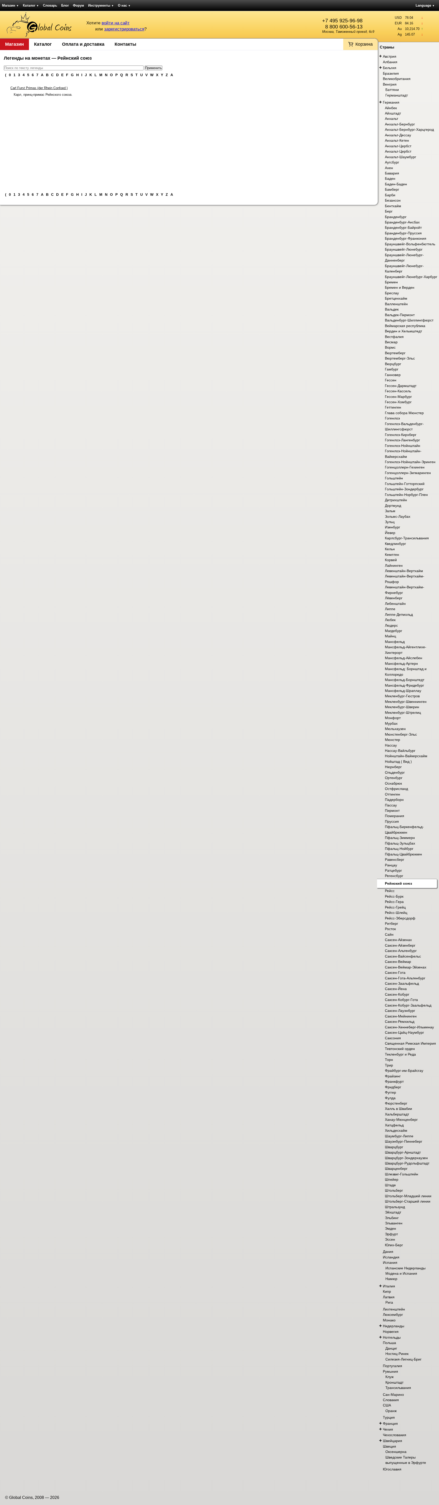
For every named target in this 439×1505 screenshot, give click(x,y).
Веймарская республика (405, 326)
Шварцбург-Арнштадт (403, 1152)
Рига (389, 1302)
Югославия (392, 1469)
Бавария (392, 173)
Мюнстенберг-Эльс (401, 734)
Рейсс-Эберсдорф (400, 918)
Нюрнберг (393, 767)
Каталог (31, 5)
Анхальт (391, 119)
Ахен (389, 168)
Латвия (389, 1297)
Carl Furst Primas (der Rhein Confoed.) (39, 88)
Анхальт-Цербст (398, 146)
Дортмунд (393, 506)
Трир (389, 1065)
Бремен (391, 282)
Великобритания (397, 79)
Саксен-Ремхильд (399, 1021)
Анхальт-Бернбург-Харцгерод (409, 129)
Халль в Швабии (398, 1109)
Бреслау (392, 293)
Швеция (389, 1446)
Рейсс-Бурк (394, 896)
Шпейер (391, 1179)
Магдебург (393, 631)
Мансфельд (395, 642)
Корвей (391, 560)
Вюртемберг (395, 353)
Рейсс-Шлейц (396, 913)
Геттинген (393, 407)
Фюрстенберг (396, 1103)
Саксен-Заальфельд (402, 983)
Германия (391, 102)
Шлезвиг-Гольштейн (401, 1174)
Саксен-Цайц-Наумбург (404, 1032)
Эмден (390, 1228)
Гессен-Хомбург (398, 402)
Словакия (391, 1400)
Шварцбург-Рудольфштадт (407, 1163)
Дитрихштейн (396, 500)
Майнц (390, 636)
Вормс (390, 347)
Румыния (390, 1371)
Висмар (391, 342)
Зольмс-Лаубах (397, 516)
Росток (390, 929)
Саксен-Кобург (397, 994)
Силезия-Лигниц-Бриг (403, 1359)
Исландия (391, 1257)
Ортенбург (393, 778)
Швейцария (392, 1441)
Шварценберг (396, 1169)
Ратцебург (393, 870)
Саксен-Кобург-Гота (401, 1000)
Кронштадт (394, 1382)
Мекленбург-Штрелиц (403, 712)
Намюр (391, 1279)
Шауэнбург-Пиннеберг (403, 1141)
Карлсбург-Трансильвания (407, 538)
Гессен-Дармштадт (400, 386)
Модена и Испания (401, 1273)
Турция (389, 1417)
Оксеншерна (395, 1452)
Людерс (391, 625)
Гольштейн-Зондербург (404, 489)
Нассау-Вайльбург (400, 751)
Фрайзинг (393, 1076)
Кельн (390, 549)
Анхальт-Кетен (397, 140)
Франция (390, 1423)
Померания (394, 816)
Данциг (391, 1348)
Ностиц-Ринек (397, 1354)
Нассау (391, 745)
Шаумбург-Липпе (399, 1136)
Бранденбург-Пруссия (403, 233)
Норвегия (391, 1332)
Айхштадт (393, 113)
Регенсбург (394, 876)
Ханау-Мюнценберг (401, 1120)
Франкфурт (394, 1081)
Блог (65, 5)
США (387, 1405)
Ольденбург (395, 772)
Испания (390, 1262)
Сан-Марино (393, 1395)
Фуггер (390, 1092)
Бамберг (392, 189)
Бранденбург (395, 217)
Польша (389, 1343)
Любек (390, 620)
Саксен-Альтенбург (401, 951)
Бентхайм (393, 206)
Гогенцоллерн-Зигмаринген (408, 473)
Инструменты (101, 5)
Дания (388, 1252)
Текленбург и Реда (400, 1054)
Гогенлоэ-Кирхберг (400, 435)
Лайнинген (394, 565)
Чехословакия (394, 1435)
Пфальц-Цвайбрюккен (403, 854)
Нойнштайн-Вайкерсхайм (406, 756)
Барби (390, 195)
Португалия (392, 1366)
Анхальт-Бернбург (400, 124)
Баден (390, 178)
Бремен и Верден (399, 287)
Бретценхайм (396, 298)
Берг (389, 211)
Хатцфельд (394, 1125)
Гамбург (391, 369)
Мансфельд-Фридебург (404, 685)
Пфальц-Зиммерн (400, 838)
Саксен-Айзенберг (400, 945)
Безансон (393, 200)
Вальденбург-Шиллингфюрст (409, 320)
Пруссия (392, 821)
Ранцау (391, 865)
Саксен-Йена (396, 989)
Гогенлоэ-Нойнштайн (402, 446)
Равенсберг (394, 859)
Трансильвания (398, 1388)
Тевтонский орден (400, 1049)
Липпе (390, 609)
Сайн (389, 934)
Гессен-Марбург (398, 397)
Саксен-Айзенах (398, 940)
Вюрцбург (393, 364)
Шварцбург (394, 1147)
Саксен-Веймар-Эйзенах (405, 967)
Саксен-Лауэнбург (400, 1011)
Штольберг (394, 1190)
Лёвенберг (393, 598)
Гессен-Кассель (398, 391)
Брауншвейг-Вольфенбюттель (410, 244)
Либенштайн (395, 604)
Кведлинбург (395, 544)
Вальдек (392, 309)
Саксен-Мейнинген (401, 1016)
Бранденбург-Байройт (403, 227)
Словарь (50, 5)
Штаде (390, 1185)
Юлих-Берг (394, 1245)
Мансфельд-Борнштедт (404, 680)
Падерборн (394, 800)
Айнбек (391, 108)
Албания (390, 62)
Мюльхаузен (395, 729)
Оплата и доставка (83, 44)
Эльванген (393, 1223)
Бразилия (391, 73)
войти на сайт (116, 23)
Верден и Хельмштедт (403, 331)
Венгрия (390, 84)
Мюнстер (392, 740)
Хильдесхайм (396, 1130)
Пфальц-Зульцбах (400, 843)
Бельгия (389, 68)
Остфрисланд (396, 789)
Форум (78, 5)
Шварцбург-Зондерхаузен (406, 1158)
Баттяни (392, 90)
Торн (389, 1060)
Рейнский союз (398, 883)
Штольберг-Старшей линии (407, 1201)
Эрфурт (391, 1234)
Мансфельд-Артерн (401, 663)
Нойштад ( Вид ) (398, 761)
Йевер (390, 533)
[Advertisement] (189, 142)
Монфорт (393, 718)
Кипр (387, 1291)
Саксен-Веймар (398, 962)
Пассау (391, 805)
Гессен (390, 380)
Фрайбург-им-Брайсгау (404, 1071)
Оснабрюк (393, 783)
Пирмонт (392, 810)
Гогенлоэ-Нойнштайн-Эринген (410, 462)
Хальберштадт (397, 1114)
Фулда (390, 1098)
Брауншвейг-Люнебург (403, 249)
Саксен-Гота (395, 972)
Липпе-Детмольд (399, 614)
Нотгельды (392, 1337)
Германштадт (396, 95)
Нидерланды (393, 1326)
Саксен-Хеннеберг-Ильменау (409, 1027)
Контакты (125, 44)
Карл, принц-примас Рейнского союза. (43, 94)
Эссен (390, 1239)
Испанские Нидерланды (405, 1268)
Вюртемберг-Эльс (400, 358)
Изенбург (392, 527)
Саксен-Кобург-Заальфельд (408, 1005)
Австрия (389, 56)
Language (425, 5)
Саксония (393, 1038)
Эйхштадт (393, 1212)
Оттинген (392, 794)
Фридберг (393, 1087)
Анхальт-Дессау (398, 135)
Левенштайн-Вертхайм (404, 571)
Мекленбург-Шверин (402, 707)
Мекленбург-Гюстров (402, 696)
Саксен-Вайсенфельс (403, 956)
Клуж (389, 1377)
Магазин (10, 5)
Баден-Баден (396, 184)
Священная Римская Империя (410, 1043)
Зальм (390, 511)
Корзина (364, 44)
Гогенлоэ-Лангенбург (402, 440)
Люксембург (393, 1315)
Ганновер (393, 375)
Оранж (391, 1411)
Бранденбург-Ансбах (402, 222)
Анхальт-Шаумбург (400, 157)
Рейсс (390, 891)
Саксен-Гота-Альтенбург (405, 978)
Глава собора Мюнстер (404, 413)
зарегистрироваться (124, 29)
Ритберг (391, 923)
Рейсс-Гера (394, 902)
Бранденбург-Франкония (405, 238)
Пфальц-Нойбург (399, 849)
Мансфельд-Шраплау (403, 691)
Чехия (388, 1429)
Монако (389, 1320)
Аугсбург (392, 162)
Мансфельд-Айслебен (403, 658)
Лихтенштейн (394, 1309)
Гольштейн (394, 478)
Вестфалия (394, 337)
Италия (389, 1286)
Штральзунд (395, 1207)
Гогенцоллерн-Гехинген (405, 467)
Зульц (390, 522)
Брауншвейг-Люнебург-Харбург (411, 277)
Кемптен (392, 555)
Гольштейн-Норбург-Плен (406, 495)
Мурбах (391, 723)
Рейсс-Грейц (395, 907)
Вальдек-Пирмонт (400, 315)
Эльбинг (392, 1218)
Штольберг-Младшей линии (408, 1196)
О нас (124, 5)
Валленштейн (396, 304)
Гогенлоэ (392, 418)
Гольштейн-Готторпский (405, 484)
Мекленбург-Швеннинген (406, 702)
